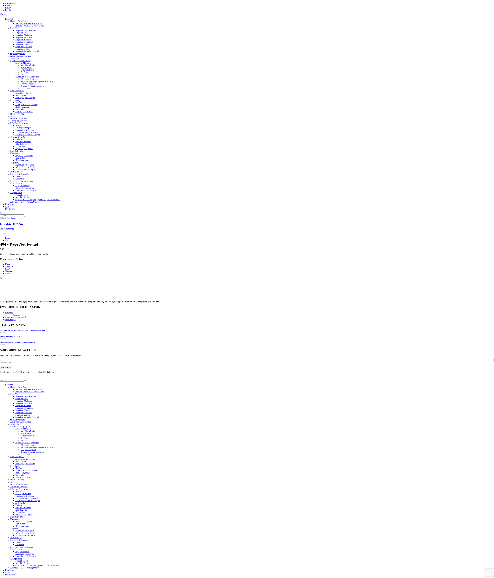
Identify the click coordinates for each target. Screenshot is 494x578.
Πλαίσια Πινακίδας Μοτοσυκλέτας (29, 26)
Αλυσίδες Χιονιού (22, 197)
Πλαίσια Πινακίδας (18, 21)
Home (7, 264)
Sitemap (8, 271)
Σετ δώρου (25, 72)
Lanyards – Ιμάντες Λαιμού (21, 181)
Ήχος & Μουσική (22, 186)
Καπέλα (18, 102)
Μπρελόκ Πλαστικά (23, 47)
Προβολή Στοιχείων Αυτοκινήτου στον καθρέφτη (17, 342)
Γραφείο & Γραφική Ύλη (20, 60)
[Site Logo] (3, 14)
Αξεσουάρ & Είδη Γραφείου (27, 77)
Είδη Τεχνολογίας (17, 183)
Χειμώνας (14, 162)
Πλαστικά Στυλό (27, 70)
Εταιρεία (8, 5)
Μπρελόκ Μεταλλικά (24, 42)
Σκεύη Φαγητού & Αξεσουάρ (27, 132)
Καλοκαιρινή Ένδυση (24, 111)
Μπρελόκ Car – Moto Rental (27, 30)
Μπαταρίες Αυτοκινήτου (25, 98)
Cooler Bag (20, 146)
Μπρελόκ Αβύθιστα (23, 35)
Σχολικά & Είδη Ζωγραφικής (32, 86)
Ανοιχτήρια (20, 125)
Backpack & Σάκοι (23, 142)
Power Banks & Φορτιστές (26, 190)
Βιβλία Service (21, 95)
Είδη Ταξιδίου (21, 144)
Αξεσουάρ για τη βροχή (25, 167)
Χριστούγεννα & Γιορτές (25, 169)
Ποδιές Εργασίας (22, 107)
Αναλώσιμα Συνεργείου (25, 93)
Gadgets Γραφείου (28, 84)
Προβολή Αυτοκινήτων (19, 118)
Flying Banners (21, 195)
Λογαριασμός (10, 3)
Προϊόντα (9, 19)
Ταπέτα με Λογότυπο (19, 121)
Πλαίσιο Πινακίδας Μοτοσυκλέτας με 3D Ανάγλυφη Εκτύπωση (22, 330)
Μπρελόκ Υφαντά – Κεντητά (27, 51)
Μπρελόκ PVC (21, 33)
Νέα (7, 206)
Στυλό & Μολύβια (22, 63)
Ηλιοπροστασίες (17, 114)
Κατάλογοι (9, 204)
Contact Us (9, 273)
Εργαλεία (19, 176)
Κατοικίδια (19, 179)
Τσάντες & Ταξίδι (17, 137)
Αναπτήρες (14, 58)
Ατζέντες (14, 116)
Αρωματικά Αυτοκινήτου (20, 56)
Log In (8, 10)
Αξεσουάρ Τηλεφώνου (24, 188)
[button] (3, 213)
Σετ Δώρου (25, 88)
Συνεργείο (19, 109)
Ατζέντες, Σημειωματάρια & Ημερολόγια (38, 81)
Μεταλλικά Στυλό (28, 65)
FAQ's (7, 269)
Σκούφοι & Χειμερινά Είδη (26, 104)
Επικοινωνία (10, 209)
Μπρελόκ (14, 28)
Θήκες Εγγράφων (17, 54)
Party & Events (16, 151)
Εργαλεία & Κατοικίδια (19, 174)
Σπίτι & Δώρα (15, 172)
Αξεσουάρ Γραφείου (29, 79)
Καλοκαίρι (14, 153)
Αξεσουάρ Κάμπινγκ (24, 148)
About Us (9, 266)
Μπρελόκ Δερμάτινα (23, 37)
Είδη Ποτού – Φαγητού (19, 123)
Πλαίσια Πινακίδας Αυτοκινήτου (28, 23)
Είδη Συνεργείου (17, 91)
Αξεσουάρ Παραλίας (24, 155)
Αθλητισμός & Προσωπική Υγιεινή (24, 202)
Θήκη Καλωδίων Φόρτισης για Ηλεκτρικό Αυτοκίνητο (37, 199)
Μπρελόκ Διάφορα (23, 40)
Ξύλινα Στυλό (26, 67)
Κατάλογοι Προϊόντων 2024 (10, 336)
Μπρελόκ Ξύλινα (22, 44)
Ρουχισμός (14, 100)
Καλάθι (8, 8)
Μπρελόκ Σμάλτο (22, 49)
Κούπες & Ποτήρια (23, 128)
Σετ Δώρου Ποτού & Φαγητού (27, 135)
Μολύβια (24, 74)
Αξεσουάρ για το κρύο (24, 165)
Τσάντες (18, 139)
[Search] (25, 216)
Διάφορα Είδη (16, 193)
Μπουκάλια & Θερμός (24, 130)
